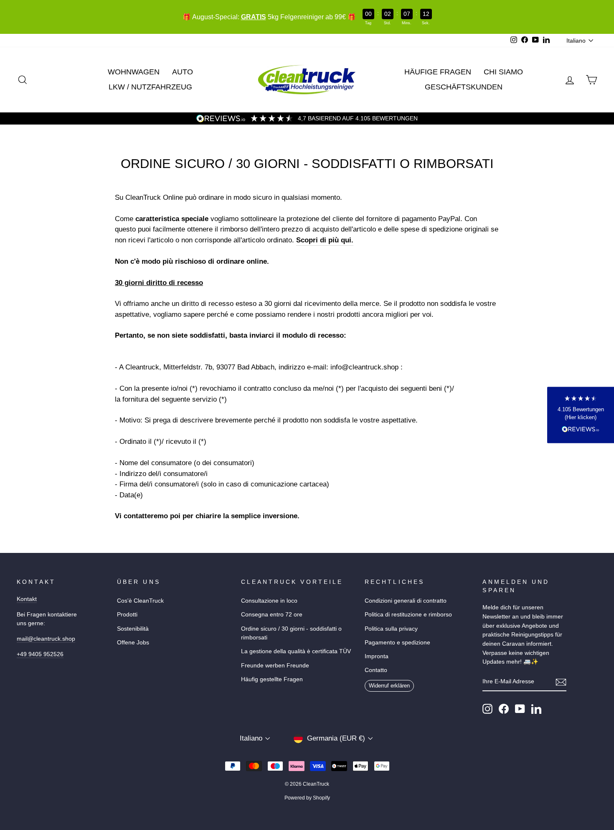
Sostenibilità (133, 628)
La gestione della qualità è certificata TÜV (296, 651)
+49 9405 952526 (40, 654)
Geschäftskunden (463, 87)
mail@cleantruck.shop (46, 638)
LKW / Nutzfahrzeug (150, 87)
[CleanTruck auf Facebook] (504, 709)
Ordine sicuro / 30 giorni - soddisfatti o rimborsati (291, 633)
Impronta (376, 656)
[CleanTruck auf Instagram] (487, 709)
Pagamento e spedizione (397, 642)
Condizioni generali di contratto (406, 600)
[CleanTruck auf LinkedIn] (536, 709)
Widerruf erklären (389, 685)
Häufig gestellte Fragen (272, 679)
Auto (182, 72)
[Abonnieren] (561, 682)
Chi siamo (503, 72)
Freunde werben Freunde (275, 665)
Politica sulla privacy (391, 628)
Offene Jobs (133, 642)
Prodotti (127, 614)
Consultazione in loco (269, 600)
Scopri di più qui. (324, 240)
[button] (580, 415)
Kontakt (27, 599)
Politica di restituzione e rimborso (408, 614)
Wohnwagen (134, 72)
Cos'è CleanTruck (140, 600)
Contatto (376, 670)
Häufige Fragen (437, 72)
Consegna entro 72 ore (271, 614)
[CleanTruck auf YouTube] (520, 709)
